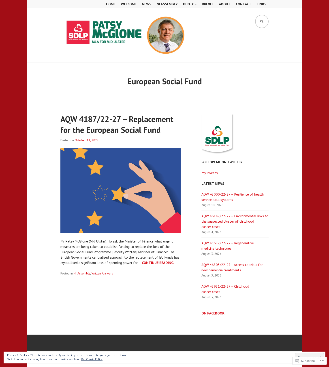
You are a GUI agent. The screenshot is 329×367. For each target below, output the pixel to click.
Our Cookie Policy (92, 359)
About (225, 4)
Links (261, 4)
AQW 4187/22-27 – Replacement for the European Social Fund (116, 124)
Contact (243, 4)
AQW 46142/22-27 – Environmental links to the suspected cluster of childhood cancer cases (234, 221)
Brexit (208, 4)
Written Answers (102, 273)
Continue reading (158, 262)
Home (110, 4)
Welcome (129, 4)
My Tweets (209, 173)
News (146, 4)
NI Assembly (167, 4)
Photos (190, 4)
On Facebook (212, 313)
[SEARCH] (262, 21)
